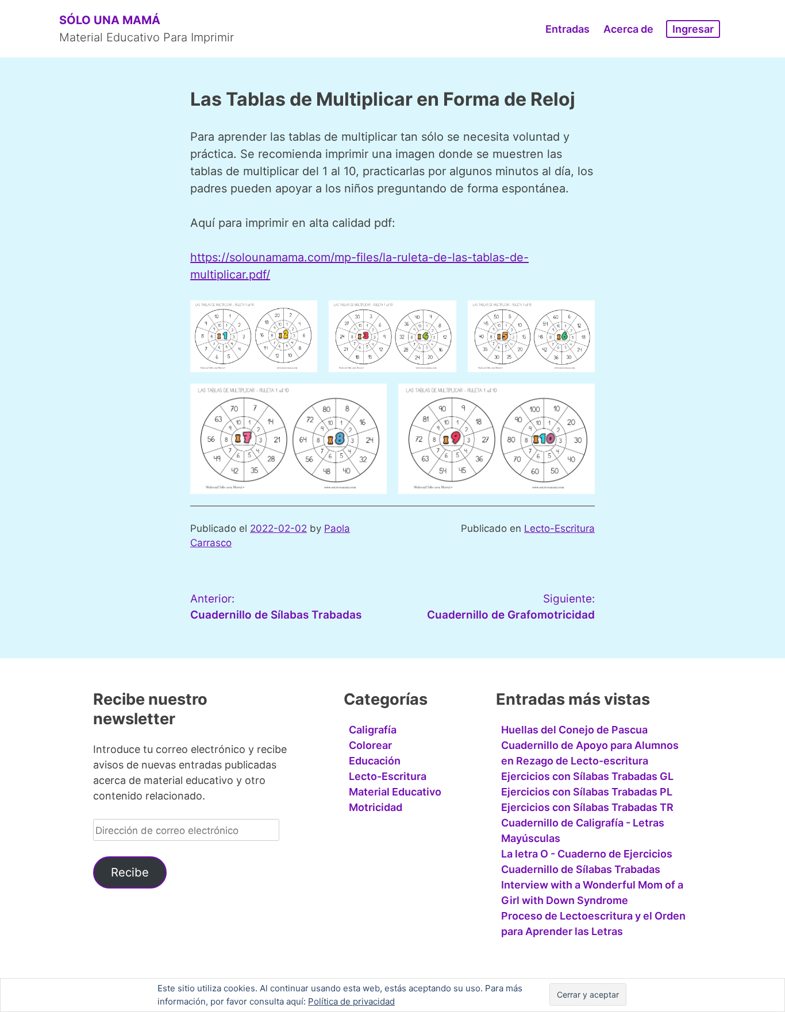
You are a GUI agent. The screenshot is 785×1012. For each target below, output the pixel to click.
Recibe (130, 872)
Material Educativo (395, 792)
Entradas (567, 29)
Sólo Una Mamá (109, 20)
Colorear (370, 745)
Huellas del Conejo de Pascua (574, 730)
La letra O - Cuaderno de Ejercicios (586, 854)
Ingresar (693, 29)
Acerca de (628, 29)
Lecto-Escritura (559, 528)
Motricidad (375, 807)
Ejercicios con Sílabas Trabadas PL (586, 792)
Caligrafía (373, 730)
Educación (375, 761)
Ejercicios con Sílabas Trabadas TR (587, 807)
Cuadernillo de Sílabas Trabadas (580, 869)
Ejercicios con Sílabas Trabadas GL (587, 776)
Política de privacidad (351, 1001)
